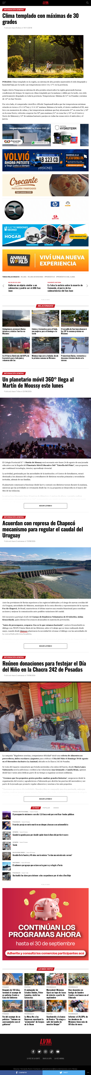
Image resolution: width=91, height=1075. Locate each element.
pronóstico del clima (66, 277)
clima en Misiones (36, 277)
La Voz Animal (59, 1058)
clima (24, 277)
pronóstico (50, 277)
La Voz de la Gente (33, 1058)
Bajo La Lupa (47, 1058)
